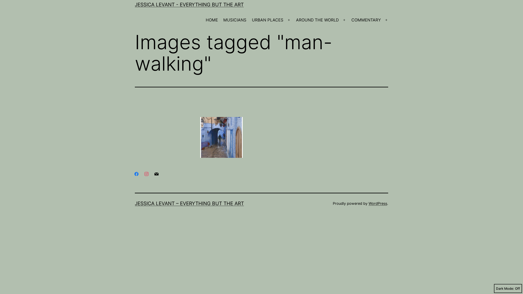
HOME (212, 20)
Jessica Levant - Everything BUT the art (189, 5)
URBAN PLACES (267, 20)
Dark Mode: (505, 288)
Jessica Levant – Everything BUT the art (189, 203)
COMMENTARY (366, 20)
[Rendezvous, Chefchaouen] (221, 137)
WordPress (378, 203)
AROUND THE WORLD (317, 20)
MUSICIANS (234, 20)
